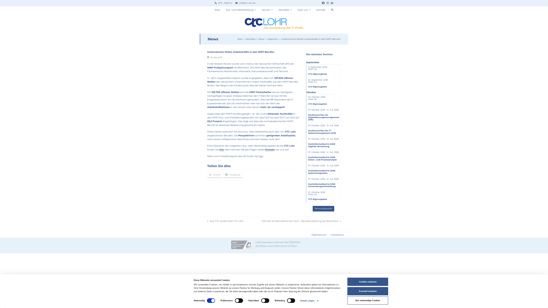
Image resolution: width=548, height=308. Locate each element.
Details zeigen (307, 300)
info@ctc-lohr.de (246, 3)
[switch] (239, 300)
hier (221, 149)
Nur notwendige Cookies (367, 300)
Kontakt (270, 149)
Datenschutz (319, 234)
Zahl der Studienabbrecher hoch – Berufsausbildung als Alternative (300, 221)
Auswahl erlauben (368, 291)
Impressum (337, 234)
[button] (332, 10)
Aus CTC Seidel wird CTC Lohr (225, 221)
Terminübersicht (323, 208)
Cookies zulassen (368, 281)
